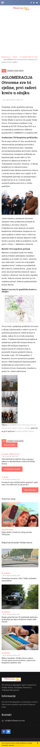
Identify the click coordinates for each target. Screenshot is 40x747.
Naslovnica (6, 57)
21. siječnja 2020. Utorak (29, 57)
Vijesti (14, 57)
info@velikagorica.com (15, 720)
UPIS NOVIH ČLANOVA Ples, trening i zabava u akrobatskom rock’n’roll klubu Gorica (18, 461)
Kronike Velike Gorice (15, 71)
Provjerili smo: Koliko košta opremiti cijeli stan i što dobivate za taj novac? (20, 483)
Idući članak (29, 490)
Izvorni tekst (9, 445)
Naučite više (19, 745)
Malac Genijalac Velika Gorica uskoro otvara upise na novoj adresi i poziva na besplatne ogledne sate (18, 660)
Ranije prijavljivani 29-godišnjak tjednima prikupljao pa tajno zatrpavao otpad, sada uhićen (20, 619)
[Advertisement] (20, 33)
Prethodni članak (12, 469)
